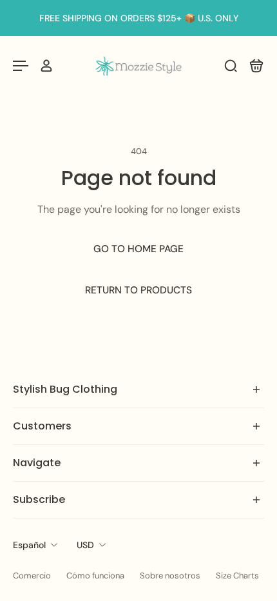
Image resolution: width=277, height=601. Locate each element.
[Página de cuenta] (46, 66)
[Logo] (138, 65)
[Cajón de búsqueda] (231, 66)
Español (29, 545)
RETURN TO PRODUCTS (138, 290)
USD (85, 545)
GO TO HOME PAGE (138, 248)
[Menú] (20, 66)
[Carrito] (256, 66)
